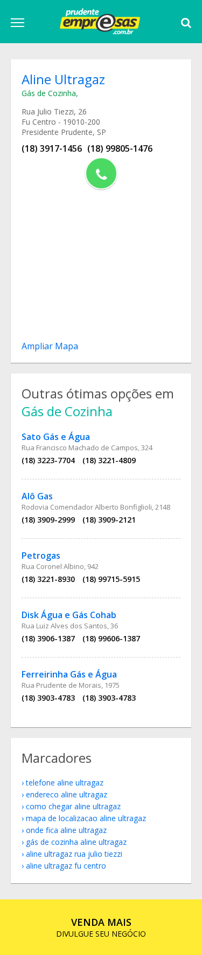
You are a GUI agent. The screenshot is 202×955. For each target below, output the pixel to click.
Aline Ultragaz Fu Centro (66, 866)
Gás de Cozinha (49, 93)
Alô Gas (37, 496)
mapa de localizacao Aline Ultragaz (86, 818)
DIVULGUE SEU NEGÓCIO (101, 927)
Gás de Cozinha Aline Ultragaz (76, 842)
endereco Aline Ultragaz (66, 794)
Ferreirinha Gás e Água (69, 674)
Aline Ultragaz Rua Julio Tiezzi (74, 854)
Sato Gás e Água (56, 437)
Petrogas (41, 555)
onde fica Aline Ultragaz (66, 830)
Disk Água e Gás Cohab (69, 615)
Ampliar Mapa (50, 346)
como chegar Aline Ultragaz (73, 806)
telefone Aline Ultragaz (64, 782)
